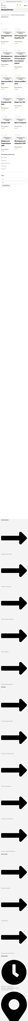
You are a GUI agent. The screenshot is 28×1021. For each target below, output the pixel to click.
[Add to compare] (3, 26)
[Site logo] (4, 5)
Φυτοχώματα (4, 149)
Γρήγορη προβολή (7, 26)
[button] (20, 138)
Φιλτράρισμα (6, 185)
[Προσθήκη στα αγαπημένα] (11, 26)
